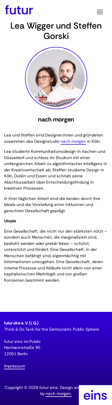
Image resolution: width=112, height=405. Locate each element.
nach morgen (73, 141)
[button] (100, 12)
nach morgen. (59, 393)
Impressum (14, 366)
